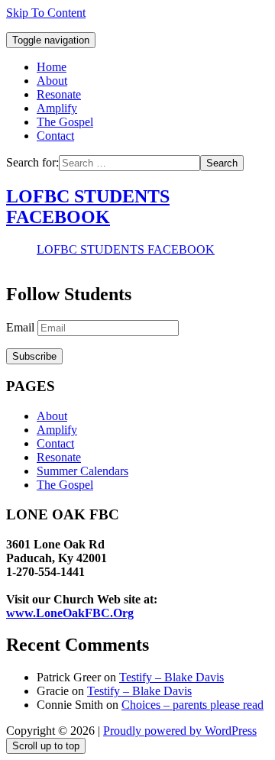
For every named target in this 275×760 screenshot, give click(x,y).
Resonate (59, 94)
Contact (55, 135)
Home (51, 66)
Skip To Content (46, 12)
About (52, 80)
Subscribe (34, 356)
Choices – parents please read (192, 704)
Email (21, 327)
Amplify (57, 108)
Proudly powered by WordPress (180, 730)
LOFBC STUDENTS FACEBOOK (88, 206)
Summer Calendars (82, 470)
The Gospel (65, 121)
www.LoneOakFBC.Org (70, 612)
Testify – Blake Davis (171, 677)
